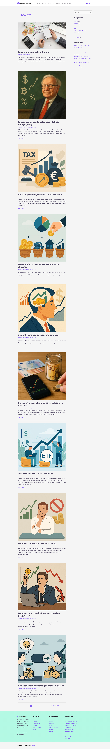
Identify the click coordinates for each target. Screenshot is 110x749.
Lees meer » (21, 65)
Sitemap (33, 745)
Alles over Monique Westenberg (81, 62)
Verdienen (38, 3)
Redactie (35, 721)
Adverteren (35, 719)
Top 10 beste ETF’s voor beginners (35, 473)
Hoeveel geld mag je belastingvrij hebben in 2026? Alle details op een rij (82, 58)
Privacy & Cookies (37, 727)
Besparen (44, 3)
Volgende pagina (56, 705)
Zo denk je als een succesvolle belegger (38, 335)
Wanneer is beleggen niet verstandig (37, 543)
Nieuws (20, 54)
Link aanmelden (36, 723)
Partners (35, 725)
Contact (69, 3)
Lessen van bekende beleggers (34, 52)
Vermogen (76, 37)
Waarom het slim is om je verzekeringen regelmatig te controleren (80, 52)
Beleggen (58, 3)
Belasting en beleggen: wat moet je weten (40, 194)
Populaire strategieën (79, 30)
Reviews (64, 3)
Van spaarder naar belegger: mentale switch (41, 685)
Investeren (51, 3)
